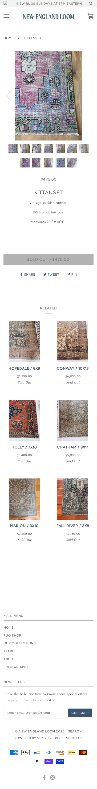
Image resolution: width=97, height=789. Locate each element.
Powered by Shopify (33, 738)
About (9, 659)
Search (75, 731)
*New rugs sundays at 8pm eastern (48, 3)
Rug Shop (12, 635)
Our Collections (20, 643)
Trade (9, 651)
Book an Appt (16, 667)
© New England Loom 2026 (40, 731)
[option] (48, 95)
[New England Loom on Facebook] (44, 778)
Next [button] (84, 96)
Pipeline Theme (69, 738)
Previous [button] (12, 96)
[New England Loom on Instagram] (52, 778)
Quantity (48, 234)
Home (9, 38)
